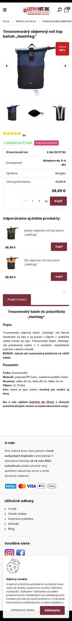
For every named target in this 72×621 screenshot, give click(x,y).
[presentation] (7, 66)
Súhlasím (52, 610)
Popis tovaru (16, 299)
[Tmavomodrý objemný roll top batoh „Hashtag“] (36, 66)
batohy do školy (41, 402)
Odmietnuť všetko (23, 610)
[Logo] (36, 10)
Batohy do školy (26, 21)
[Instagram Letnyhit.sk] (9, 551)
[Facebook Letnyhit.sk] (20, 551)
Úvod (6, 21)
